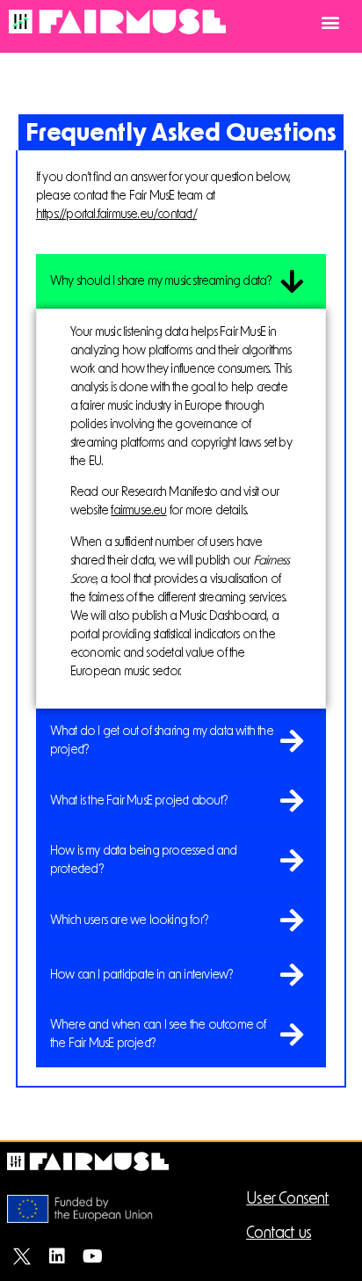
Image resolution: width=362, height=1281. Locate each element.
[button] (329, 22)
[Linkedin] (57, 1256)
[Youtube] (92, 1256)
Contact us (278, 1233)
